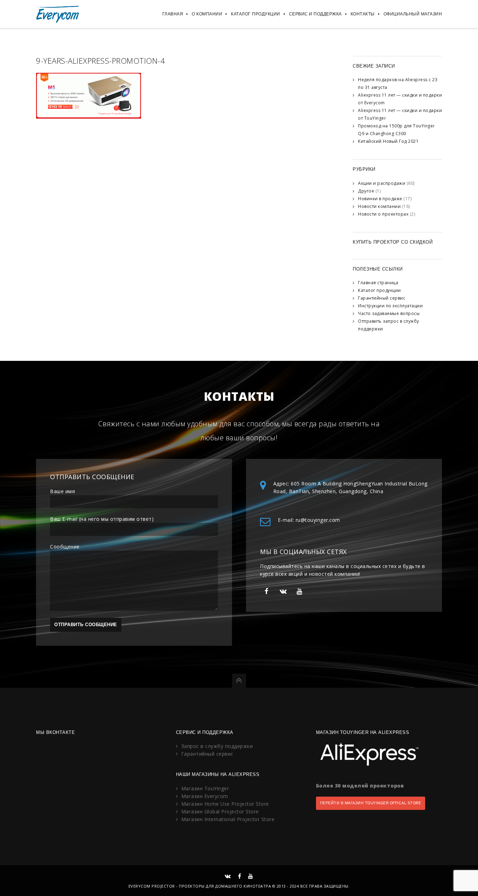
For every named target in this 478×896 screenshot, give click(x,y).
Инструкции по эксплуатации (390, 306)
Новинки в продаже (380, 199)
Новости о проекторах (383, 214)
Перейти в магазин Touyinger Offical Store (370, 803)
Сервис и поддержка (315, 14)
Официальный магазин (413, 14)
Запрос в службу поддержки (217, 746)
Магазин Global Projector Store (220, 811)
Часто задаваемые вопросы (389, 313)
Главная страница (378, 283)
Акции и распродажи (381, 183)
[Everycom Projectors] (58, 13)
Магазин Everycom (204, 796)
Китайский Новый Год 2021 (388, 141)
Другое (366, 191)
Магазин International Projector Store (228, 819)
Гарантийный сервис (381, 298)
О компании (207, 14)
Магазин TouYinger (205, 788)
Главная (172, 14)
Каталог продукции (255, 14)
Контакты (363, 14)
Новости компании (379, 206)
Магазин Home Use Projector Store (225, 803)
